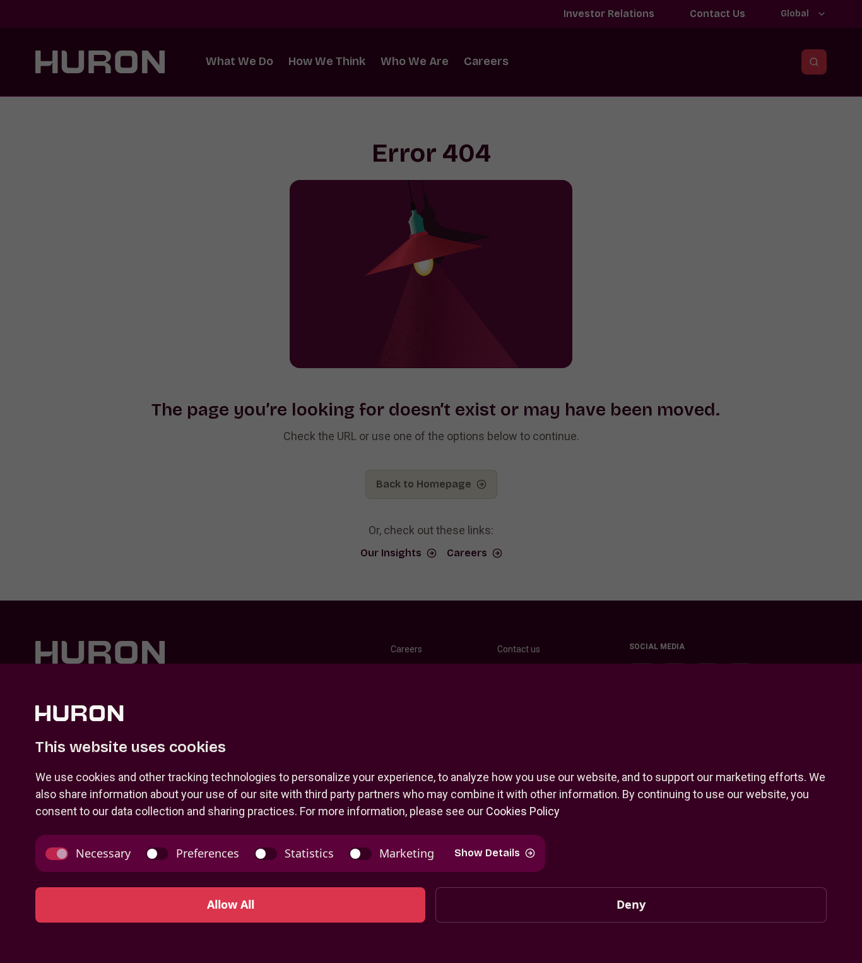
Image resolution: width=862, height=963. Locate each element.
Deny (631, 904)
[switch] (88, 853)
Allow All (230, 904)
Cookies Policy (523, 811)
